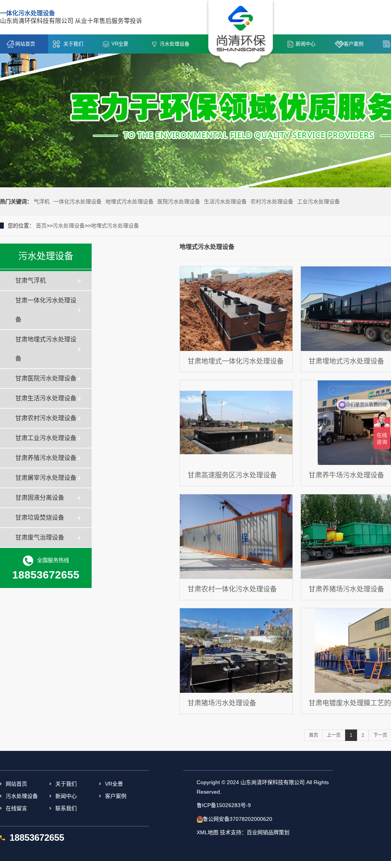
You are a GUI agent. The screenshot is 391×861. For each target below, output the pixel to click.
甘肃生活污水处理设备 (45, 398)
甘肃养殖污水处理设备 (45, 458)
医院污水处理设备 (178, 201)
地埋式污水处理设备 (129, 201)
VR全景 (119, 44)
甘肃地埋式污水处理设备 (45, 349)
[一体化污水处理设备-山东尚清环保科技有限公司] (240, 35)
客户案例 (354, 44)
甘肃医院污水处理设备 (45, 378)
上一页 (334, 735)
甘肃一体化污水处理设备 (45, 310)
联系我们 (66, 808)
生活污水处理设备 (225, 201)
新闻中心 (305, 44)
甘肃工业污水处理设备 (45, 438)
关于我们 (73, 44)
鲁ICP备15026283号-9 (224, 805)
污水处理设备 (174, 44)
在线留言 (16, 808)
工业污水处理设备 (318, 201)
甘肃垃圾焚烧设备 (39, 517)
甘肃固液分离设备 (39, 497)
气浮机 (42, 201)
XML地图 (207, 832)
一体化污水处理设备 (77, 201)
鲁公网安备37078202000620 (237, 819)
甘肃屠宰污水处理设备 (45, 477)
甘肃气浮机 (30, 280)
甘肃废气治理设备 (39, 537)
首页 (41, 226)
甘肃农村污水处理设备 (45, 418)
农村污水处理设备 (271, 201)
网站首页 (25, 44)
